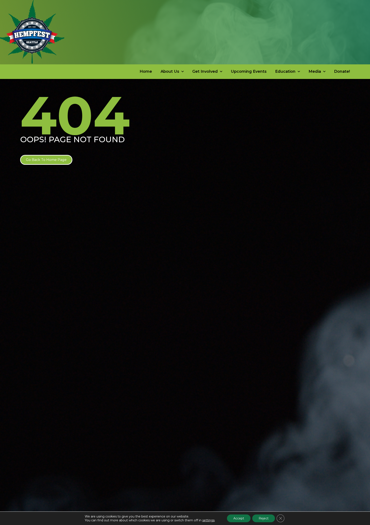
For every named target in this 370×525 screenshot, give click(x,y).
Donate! (342, 71)
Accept (238, 518)
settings (208, 520)
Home (146, 71)
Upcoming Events (249, 71)
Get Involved (205, 71)
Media (315, 71)
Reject (264, 518)
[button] (46, 160)
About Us (170, 71)
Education (285, 71)
